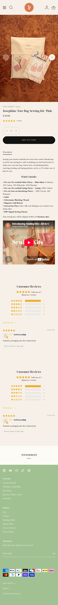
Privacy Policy (8, 532)
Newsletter (7, 498)
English (5, 589)
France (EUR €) (8, 583)
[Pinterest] (29, 470)
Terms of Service (9, 528)
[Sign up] (53, 553)
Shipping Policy (9, 520)
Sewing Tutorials (9, 483)
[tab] (9, 152)
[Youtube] (10, 470)
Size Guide (7, 491)
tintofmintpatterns (14, 593)
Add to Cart (29, 140)
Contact (6, 516)
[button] (6, 57)
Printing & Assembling (11, 487)
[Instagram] (16, 470)
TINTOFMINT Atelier (12, 107)
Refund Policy (8, 524)
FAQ (4, 512)
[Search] (11, 8)
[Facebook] (4, 470)
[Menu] (4, 8)
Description (7, 152)
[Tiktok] (22, 470)
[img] (9, 330)
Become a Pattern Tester (12, 494)
